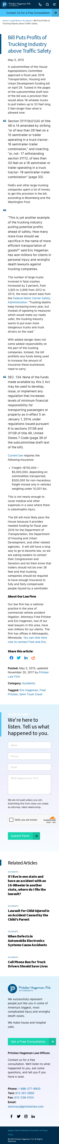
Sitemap (24, 1130)
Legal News (15, 20)
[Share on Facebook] (11, 658)
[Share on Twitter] (18, 658)
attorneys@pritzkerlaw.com (26, 1106)
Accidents (27, 20)
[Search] (47, 4)
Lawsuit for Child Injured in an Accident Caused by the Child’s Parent (28, 915)
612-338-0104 (24, 1097)
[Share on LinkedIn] (26, 658)
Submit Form (20, 836)
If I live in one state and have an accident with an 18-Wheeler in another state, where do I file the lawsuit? (27, 885)
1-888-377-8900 (29, 1088)
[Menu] (54, 4)
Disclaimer (34, 1130)
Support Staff (13, 1130)
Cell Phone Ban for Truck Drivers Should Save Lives (28, 964)
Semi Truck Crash (30, 694)
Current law (15, 455)
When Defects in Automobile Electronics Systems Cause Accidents (27, 940)
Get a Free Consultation (28, 1042)
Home (5, 20)
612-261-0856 (24, 1093)
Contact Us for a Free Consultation (28, 12)
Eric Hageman (29, 690)
